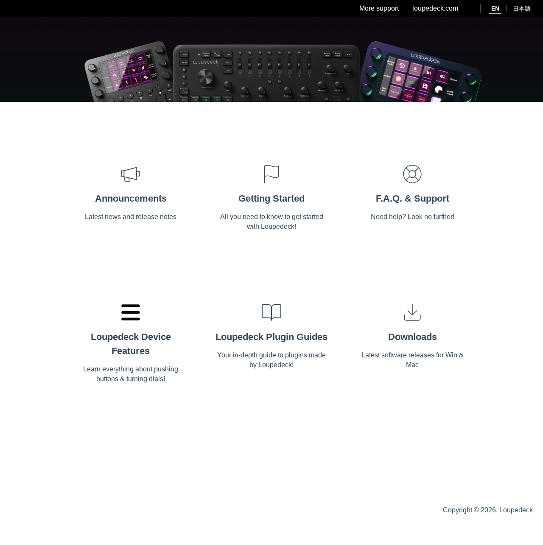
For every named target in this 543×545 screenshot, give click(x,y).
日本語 (522, 8)
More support (379, 8)
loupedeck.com (435, 8)
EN (495, 8)
